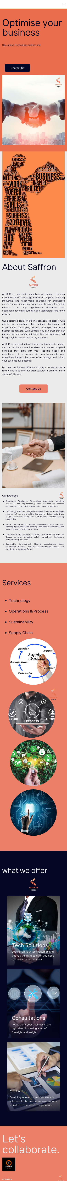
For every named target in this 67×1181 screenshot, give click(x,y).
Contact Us (17, 68)
